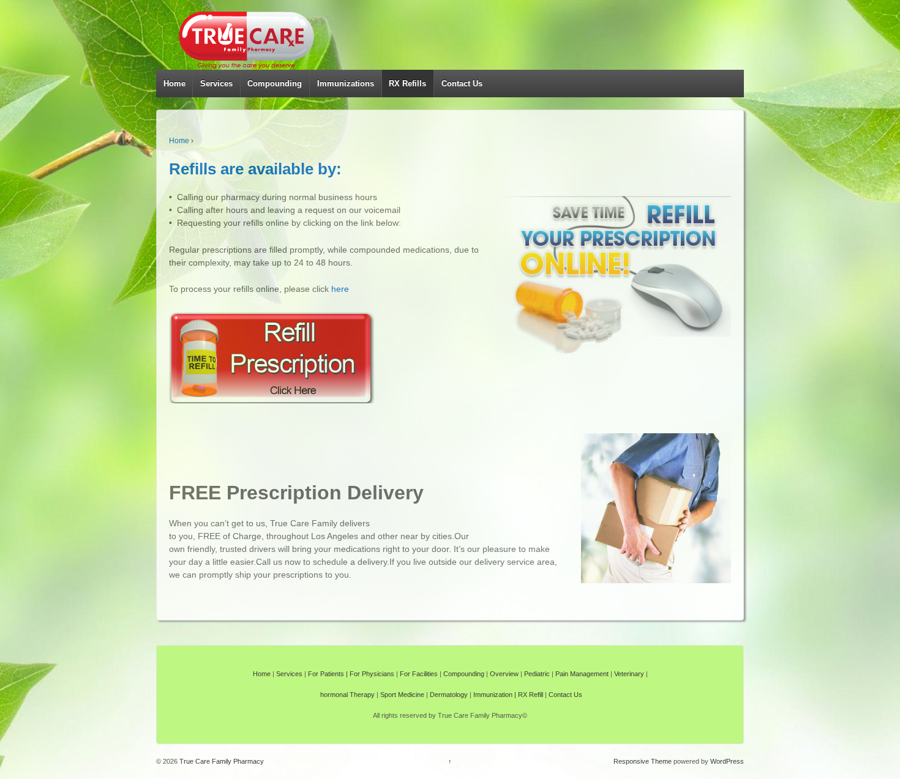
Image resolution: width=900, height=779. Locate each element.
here (340, 289)
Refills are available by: (255, 169)
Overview (504, 673)
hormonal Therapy (347, 694)
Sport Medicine (402, 694)
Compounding (274, 83)
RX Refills (407, 83)
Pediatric (537, 673)
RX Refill (530, 694)
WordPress (727, 761)
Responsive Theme (642, 761)
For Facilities (419, 673)
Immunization (492, 694)
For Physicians (372, 673)
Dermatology (449, 694)
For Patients (326, 673)
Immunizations (345, 83)
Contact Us (461, 83)
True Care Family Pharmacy (221, 761)
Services (216, 83)
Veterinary (629, 673)
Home (174, 83)
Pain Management (582, 673)
